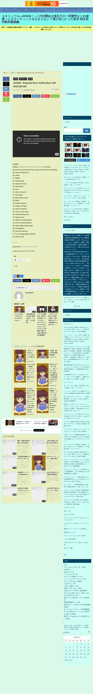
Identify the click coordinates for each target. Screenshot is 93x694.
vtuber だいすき (69, 572)
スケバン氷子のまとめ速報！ (73, 581)
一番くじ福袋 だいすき (71, 586)
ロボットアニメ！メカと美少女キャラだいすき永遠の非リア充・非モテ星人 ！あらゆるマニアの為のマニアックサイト (77, 416)
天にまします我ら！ (69, 514)
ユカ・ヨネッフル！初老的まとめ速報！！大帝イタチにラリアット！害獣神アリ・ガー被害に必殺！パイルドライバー (76, 203)
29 (77, 657)
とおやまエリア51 (70, 583)
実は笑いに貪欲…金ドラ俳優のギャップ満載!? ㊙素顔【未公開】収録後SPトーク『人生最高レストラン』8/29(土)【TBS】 (76, 627)
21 (73, 654)
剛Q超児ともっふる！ (70, 532)
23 (81, 654)
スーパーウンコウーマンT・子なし (75, 579)
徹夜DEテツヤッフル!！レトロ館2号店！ (75, 528)
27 (69, 657)
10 (84, 647)
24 (84, 654)
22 (77, 654)
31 (84, 657)
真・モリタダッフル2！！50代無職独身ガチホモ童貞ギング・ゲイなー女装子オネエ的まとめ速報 (77, 612)
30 (81, 657)
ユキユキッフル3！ (69, 507)
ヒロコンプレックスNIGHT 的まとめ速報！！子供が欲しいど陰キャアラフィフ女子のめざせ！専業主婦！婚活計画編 (77, 211)
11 (88, 647)
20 (69, 654)
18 (88, 650)
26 (66, 657)
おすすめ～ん (23, 78)
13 (69, 650)
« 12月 (66, 660)
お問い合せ (77, 306)
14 (73, 650)
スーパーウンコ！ (69, 382)
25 (88, 654)
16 (81, 650)
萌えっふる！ (68, 511)
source (15, 242)
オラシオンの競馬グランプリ (73, 576)
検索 (65, 127)
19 (66, 654)
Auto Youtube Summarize (29, 246)
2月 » (71, 660)
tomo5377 (56, 89)
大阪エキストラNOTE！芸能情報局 (75, 590)
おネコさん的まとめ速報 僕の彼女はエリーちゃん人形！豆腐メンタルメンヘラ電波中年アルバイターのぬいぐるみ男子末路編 (76, 329)
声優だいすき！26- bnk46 (73, 588)
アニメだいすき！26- (71, 574)
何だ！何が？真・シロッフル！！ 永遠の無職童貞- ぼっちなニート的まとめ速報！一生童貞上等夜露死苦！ (77, 398)
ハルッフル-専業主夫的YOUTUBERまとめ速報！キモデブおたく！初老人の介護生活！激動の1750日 (76, 423)
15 (77, 650)
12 (66, 650)
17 (84, 650)
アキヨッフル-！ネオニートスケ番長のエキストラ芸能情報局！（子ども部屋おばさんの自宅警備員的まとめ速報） (77, 471)
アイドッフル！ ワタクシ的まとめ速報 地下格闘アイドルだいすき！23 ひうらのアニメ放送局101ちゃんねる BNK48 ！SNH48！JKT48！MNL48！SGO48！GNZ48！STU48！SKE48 (77, 169)
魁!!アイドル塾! (68, 548)
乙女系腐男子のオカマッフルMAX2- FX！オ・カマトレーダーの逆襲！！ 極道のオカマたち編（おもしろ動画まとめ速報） (76, 376)
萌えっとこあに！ (69, 216)
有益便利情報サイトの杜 (72, 602)
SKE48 (16, 78)
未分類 (30, 78)
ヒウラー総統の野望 (69, 539)
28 (73, 657)
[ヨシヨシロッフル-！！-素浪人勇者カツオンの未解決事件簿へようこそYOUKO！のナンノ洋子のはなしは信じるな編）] (77, 479)
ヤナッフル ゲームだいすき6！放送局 (74, 535)
